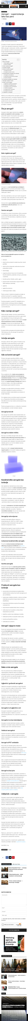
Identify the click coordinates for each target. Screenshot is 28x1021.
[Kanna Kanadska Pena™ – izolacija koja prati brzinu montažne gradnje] (4, 869)
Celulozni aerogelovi (8, 87)
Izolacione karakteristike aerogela (11, 76)
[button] (2, 6)
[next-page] (4, 887)
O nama (8, 1015)
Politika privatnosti (14, 1017)
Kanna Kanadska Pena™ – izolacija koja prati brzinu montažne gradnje (17, 869)
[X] (10, 24)
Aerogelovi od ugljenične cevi (10, 85)
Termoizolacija (9, 9)
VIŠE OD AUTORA (16, 864)
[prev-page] (2, 887)
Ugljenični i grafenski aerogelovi (10, 83)
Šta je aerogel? (6, 61)
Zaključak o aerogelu (7, 92)
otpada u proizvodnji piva (13, 780)
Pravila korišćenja (20, 1015)
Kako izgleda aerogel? (8, 63)
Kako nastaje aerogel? (8, 66)
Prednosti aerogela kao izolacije (10, 79)
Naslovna (3, 9)
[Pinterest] (13, 24)
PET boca (24, 752)
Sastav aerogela (7, 64)
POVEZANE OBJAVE (6, 864)
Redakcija (4, 18)
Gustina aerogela (7, 77)
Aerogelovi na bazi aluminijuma (10, 86)
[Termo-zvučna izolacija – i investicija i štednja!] (4, 882)
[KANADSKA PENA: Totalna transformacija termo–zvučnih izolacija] (4, 988)
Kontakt (4, 1015)
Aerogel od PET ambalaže (9, 89)
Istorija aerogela (6, 67)
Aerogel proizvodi (7, 70)
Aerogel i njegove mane (8, 80)
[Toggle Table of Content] (17, 60)
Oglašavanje (13, 1015)
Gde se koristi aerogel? (8, 69)
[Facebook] (7, 24)
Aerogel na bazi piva (8, 90)
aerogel (9, 849)
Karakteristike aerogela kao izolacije (11, 73)
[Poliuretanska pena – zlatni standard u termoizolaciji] (4, 876)
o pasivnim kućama (20, 841)
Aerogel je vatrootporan (9, 74)
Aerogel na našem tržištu (9, 71)
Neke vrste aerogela (7, 82)
